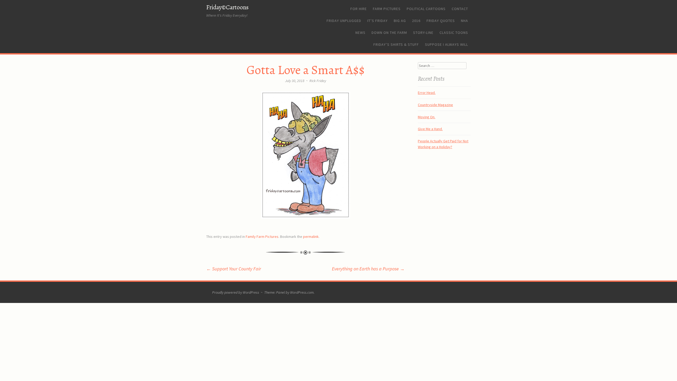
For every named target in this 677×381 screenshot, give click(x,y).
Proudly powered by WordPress (235, 292)
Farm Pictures (387, 8)
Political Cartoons (426, 8)
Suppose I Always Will (446, 44)
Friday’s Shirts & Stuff (396, 44)
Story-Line (423, 32)
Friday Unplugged (344, 20)
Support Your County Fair (233, 269)
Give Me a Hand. (430, 128)
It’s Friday (377, 20)
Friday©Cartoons (227, 7)
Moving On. (426, 117)
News (360, 32)
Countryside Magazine (435, 104)
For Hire (358, 8)
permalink (311, 236)
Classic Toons (454, 32)
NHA (464, 20)
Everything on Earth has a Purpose (368, 269)
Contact (460, 8)
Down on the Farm (389, 32)
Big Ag (400, 20)
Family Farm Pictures (262, 236)
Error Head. (427, 92)
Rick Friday (317, 80)
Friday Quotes (441, 20)
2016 (416, 20)
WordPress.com (302, 292)
